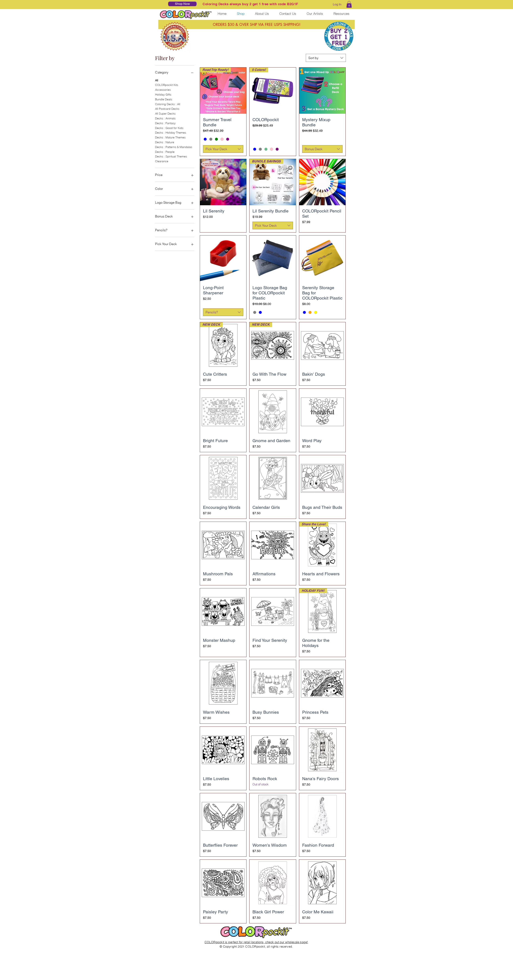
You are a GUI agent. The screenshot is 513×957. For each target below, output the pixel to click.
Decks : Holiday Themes (170, 132)
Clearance (161, 161)
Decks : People (165, 152)
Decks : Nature (164, 142)
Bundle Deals (163, 99)
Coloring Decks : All (167, 104)
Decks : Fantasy (165, 123)
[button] (349, 4)
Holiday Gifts (163, 94)
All (156, 80)
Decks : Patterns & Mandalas (173, 147)
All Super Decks (165, 113)
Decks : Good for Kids (169, 128)
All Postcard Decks (167, 109)
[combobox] (326, 58)
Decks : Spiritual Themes (171, 156)
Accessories (163, 90)
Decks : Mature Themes (170, 137)
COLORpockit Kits (166, 85)
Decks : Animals (165, 118)
